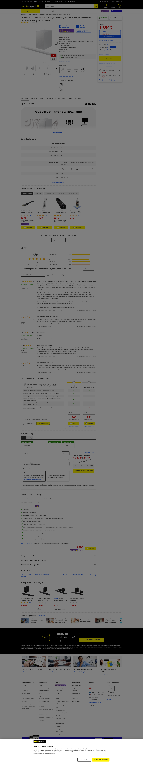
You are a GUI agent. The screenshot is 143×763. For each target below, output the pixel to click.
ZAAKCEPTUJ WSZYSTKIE (101, 759)
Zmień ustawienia (84, 759)
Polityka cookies (37, 755)
